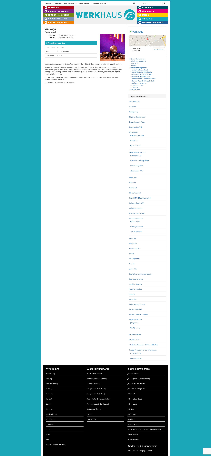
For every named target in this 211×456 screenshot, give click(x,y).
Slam (48, 434)
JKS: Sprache (132, 404)
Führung (49, 389)
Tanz (47, 439)
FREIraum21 (133, 132)
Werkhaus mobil (135, 335)
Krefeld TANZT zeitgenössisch (140, 198)
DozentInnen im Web (137, 122)
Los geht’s (133, 140)
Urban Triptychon (135, 309)
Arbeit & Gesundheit (140, 70)
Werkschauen (134, 340)
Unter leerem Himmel (137, 304)
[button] (130, 59)
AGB (65, 3)
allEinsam (132, 107)
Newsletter (49, 3)
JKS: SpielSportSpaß (134, 399)
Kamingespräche (136, 227)
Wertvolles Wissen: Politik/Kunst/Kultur (143, 345)
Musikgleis (133, 243)
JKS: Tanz (130, 409)
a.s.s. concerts (135, 353)
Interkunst (133, 188)
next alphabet (134, 259)
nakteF (131, 254)
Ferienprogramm (133, 424)
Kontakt (103, 3)
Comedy (49, 379)
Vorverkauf (59, 3)
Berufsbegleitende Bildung (142, 72)
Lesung (48, 404)
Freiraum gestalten (137, 135)
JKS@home (134, 323)
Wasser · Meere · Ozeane (138, 314)
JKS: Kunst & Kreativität (136, 384)
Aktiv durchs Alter (136, 171)
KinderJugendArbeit (138, 61)
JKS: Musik (131, 394)
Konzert (49, 399)
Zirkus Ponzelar (133, 439)
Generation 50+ (136, 156)
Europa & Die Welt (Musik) (141, 74)
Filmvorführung (52, 384)
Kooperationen (132, 434)
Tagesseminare (137, 85)
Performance (51, 419)
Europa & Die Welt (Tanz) (141, 76)
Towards (132, 294)
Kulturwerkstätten (136, 208)
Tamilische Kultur (135, 289)
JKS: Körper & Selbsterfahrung (138, 379)
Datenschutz (72, 3)
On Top (132, 264)
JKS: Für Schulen (133, 374)
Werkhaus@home (135, 319)
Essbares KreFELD (135, 127)
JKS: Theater (131, 414)
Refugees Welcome (139, 83)
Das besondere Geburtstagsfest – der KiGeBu (144, 429)
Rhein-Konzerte (136, 358)
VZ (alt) (133, 65)
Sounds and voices (136, 279)
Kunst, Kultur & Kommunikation (144, 79)
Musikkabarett (51, 414)
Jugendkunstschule (138, 59)
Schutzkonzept (84, 3)
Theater (135, 87)
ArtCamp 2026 (134, 102)
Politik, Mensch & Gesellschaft (143, 81)
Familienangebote (137, 166)
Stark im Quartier (135, 284)
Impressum (95, 3)
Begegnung (133, 112)
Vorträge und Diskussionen (56, 444)
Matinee (49, 409)
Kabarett (49, 394)
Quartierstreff (135, 145)
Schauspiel (50, 424)
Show (48, 429)
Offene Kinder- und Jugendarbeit (139, 451)
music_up (132, 238)
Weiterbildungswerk (139, 68)
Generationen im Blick (137, 152)
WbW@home (135, 328)
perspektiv (133, 269)
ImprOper (132, 178)
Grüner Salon (135, 221)
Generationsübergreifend (139, 161)
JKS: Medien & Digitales (136, 389)
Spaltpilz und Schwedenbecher (140, 274)
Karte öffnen (158, 49)
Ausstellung (50, 374)
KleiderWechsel (135, 193)
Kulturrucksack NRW (136, 203)
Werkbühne (135, 90)
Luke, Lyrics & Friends (137, 213)
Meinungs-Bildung (136, 218)
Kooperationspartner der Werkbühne (143, 350)
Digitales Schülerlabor (137, 117)
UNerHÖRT (133, 299)
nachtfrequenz (134, 249)
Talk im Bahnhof (136, 232)
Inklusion (132, 183)
